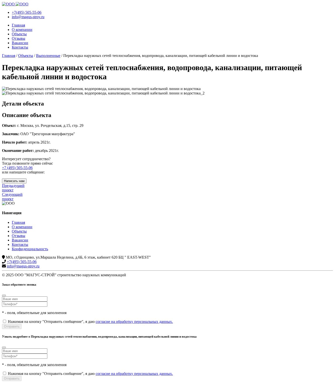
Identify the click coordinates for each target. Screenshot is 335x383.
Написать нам (14, 181)
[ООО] (15, 4)
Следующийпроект (12, 196)
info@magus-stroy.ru (23, 266)
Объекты (19, 34)
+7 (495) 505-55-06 (17, 168)
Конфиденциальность (30, 249)
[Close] (4, 295)
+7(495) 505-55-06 (22, 262)
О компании (22, 29)
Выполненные (48, 55)
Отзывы (18, 38)
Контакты (20, 47)
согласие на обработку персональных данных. (134, 321)
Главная (18, 25)
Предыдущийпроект (13, 188)
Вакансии (20, 43)
